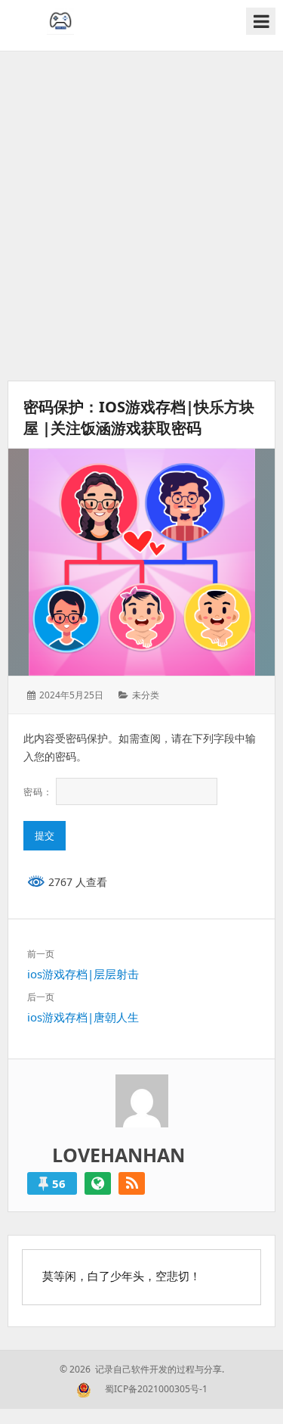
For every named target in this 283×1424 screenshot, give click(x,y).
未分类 (145, 695)
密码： (39, 791)
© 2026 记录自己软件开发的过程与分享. (142, 1369)
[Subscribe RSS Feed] (131, 1183)
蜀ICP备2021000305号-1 (156, 1388)
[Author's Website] (98, 1183)
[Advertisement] (141, 216)
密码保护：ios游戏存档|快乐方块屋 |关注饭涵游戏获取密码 (138, 417)
